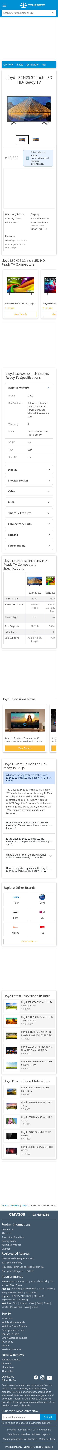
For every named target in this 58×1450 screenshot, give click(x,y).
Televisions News (11, 1359)
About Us (7, 1233)
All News (6, 1363)
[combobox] (3, 13)
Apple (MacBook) (9, 1299)
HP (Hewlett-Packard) (21, 1295)
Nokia (20, 1292)
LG (27, 1281)
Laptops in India (10, 1333)
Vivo (3, 1292)
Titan (15, 1303)
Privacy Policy (9, 1240)
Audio (11, 502)
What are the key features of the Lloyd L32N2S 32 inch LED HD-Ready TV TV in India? (27, 777)
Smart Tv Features (19, 513)
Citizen (35, 1307)
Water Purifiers (47, 1438)
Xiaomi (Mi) (42, 1281)
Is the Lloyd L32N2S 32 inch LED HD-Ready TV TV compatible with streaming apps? (27, 841)
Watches (25, 1434)
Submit (48, 1417)
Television (14, 1205)
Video (11, 491)
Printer (5, 1345)
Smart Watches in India (14, 1337)
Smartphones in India (13, 1330)
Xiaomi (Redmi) (29, 1288)
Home (5, 1205)
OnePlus (10, 1285)
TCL (51, 1281)
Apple (41, 1288)
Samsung (19, 1281)
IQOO (34, 1292)
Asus (41, 1295)
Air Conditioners (42, 1429)
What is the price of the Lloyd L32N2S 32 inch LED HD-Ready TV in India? (26, 856)
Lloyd (24, 1205)
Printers (36, 1434)
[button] (29, 110)
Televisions (13, 1434)
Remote (13, 535)
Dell (35, 1295)
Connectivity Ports (20, 524)
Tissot (26, 1307)
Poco (28, 1292)
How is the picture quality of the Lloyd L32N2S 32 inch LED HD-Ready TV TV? (26, 869)
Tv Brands (7, 1318)
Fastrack (23, 1303)
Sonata (5, 1307)
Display (12, 470)
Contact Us (7, 1229)
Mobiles (11, 1429)
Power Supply (16, 545)
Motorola (12, 1292)
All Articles (7, 1371)
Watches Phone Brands (14, 1326)
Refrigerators (24, 1429)
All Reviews (8, 1367)
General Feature (18, 387)
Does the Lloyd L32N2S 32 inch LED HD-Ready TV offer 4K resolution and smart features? (27, 825)
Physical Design (18, 480)
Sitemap (6, 1248)
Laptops (46, 1434)
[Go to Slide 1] (22, 139)
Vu (3, 1285)
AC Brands (7, 1341)
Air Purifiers (30, 1438)
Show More (27, 941)
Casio (31, 1303)
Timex (46, 1303)
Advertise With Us (11, 1244)
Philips (19, 1285)
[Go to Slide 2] (35, 139)
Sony (33, 1281)
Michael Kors (16, 1307)
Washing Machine (11, 1349)
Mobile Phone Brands (13, 1322)
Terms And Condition (13, 1237)
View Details (20, 314)
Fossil (39, 1303)
